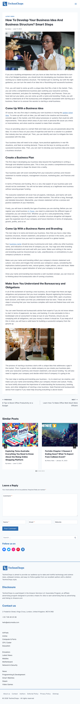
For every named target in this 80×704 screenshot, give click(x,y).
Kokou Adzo (50, 460)
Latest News (9, 16)
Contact (15, 694)
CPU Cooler (6, 643)
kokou (9, 29)
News (4, 671)
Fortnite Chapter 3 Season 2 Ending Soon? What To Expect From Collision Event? (59, 454)
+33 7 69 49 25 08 (9, 617)
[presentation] (20, 435)
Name (6, 522)
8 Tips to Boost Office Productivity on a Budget (17, 403)
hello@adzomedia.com (10, 622)
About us (6, 694)
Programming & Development (13, 675)
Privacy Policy (45, 694)
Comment (7, 496)
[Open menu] (76, 4)
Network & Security (9, 665)
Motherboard (7, 662)
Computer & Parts (9, 639)
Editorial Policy (32, 694)
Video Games (7, 684)
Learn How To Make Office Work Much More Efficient (60, 403)
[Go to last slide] (5, 446)
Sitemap (56, 694)
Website (58, 522)
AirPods (5, 633)
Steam (4, 681)
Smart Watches (8, 678)
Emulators (6, 652)
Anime (4, 636)
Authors (22, 694)
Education (6, 646)
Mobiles (5, 659)
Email (32, 522)
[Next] (74, 446)
